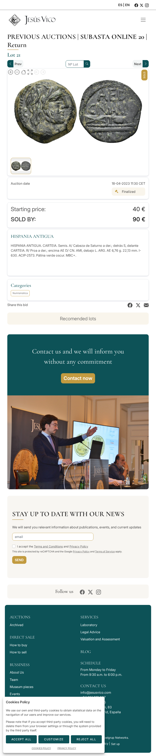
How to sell (18, 652)
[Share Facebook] (130, 305)
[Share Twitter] (138, 305)
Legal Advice (90, 632)
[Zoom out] (17, 72)
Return (17, 45)
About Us (17, 672)
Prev (18, 64)
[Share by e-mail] (146, 305)
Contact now (78, 378)
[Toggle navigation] (143, 20)
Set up (115, 744)
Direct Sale (22, 637)
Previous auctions (41, 37)
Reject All (86, 739)
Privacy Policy (78, 546)
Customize (54, 739)
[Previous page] (36, 72)
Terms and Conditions (48, 546)
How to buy (18, 645)
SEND (19, 560)
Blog (85, 651)
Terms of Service (105, 551)
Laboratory (88, 625)
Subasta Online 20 (112, 37)
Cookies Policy (41, 748)
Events (15, 694)
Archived (16, 625)
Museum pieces (21, 687)
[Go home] (23, 72)
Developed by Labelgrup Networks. (105, 737)
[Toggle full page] (30, 72)
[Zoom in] (10, 72)
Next (137, 64)
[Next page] (43, 72)
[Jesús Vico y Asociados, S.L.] (70, 20)
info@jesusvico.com (95, 692)
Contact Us (93, 686)
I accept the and (52, 546)
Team (14, 680)
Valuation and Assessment (100, 639)
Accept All (21, 739)
